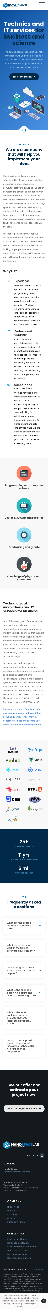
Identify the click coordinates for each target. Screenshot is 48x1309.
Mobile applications (18, 1254)
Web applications (17, 1250)
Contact (12, 1218)
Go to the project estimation (22, 1108)
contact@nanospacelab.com (16, 1171)
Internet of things (17, 1239)
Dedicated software (18, 1242)
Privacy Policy (39, 1269)
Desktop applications (19, 1257)
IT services (13, 1206)
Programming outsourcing (22, 1246)
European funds (16, 1221)
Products (12, 1214)
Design (11, 1210)
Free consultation (22, 76)
